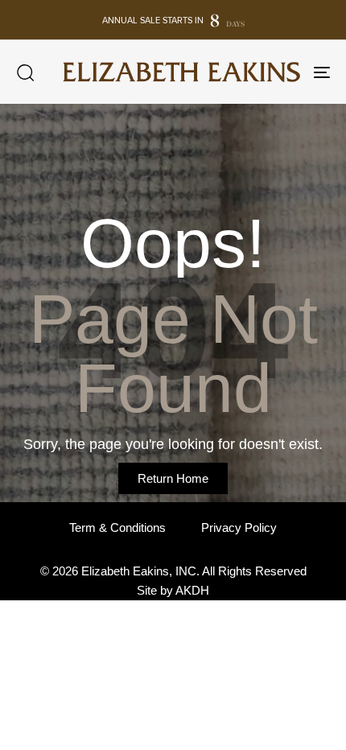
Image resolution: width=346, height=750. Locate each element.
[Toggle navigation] (277, 72)
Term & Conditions (117, 527)
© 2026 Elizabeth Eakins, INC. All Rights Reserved (173, 571)
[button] (25, 72)
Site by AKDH (173, 590)
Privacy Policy (239, 527)
